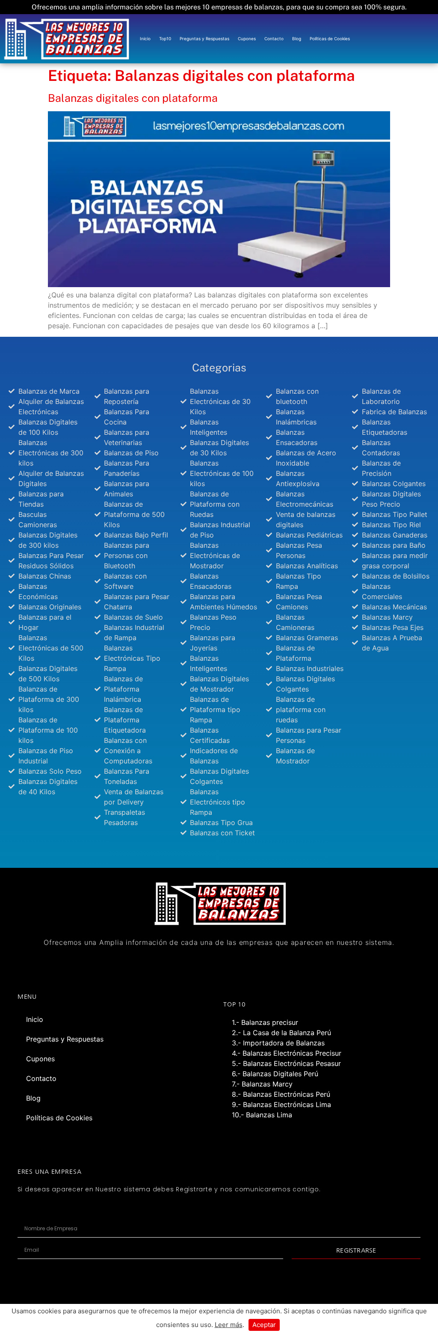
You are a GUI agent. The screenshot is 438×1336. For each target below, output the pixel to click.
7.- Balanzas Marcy (262, 1084)
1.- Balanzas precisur (265, 1022)
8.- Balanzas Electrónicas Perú (281, 1094)
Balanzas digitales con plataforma (133, 98)
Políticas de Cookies (330, 38)
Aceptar (264, 1325)
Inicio (145, 38)
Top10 (165, 38)
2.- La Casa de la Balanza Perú (281, 1032)
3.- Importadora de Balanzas (278, 1043)
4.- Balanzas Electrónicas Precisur (286, 1053)
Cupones (247, 38)
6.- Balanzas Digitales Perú (275, 1073)
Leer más (229, 1325)
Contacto (274, 38)
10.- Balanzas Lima (262, 1114)
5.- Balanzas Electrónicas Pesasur (286, 1063)
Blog (296, 38)
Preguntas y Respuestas (204, 38)
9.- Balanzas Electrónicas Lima (281, 1104)
